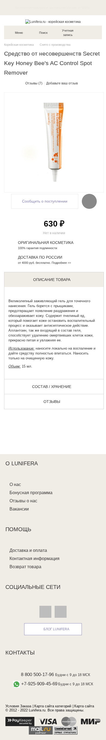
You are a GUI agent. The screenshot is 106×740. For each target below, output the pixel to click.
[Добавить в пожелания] (89, 201)
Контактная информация (35, 558)
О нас (15, 484)
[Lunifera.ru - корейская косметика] (53, 21)
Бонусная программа (31, 492)
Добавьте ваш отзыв (62, 83)
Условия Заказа (18, 706)
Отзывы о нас (23, 501)
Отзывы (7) (33, 83)
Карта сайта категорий (52, 706)
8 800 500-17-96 (37, 674)
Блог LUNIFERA (56, 629)
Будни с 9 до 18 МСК (72, 675)
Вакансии (19, 509)
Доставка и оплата (28, 550)
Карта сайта (84, 706)
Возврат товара (25, 566)
